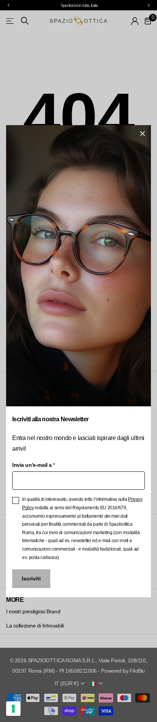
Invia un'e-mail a (33, 465)
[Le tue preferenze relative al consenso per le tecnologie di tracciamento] (13, 708)
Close (142, 133)
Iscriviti (31, 578)
